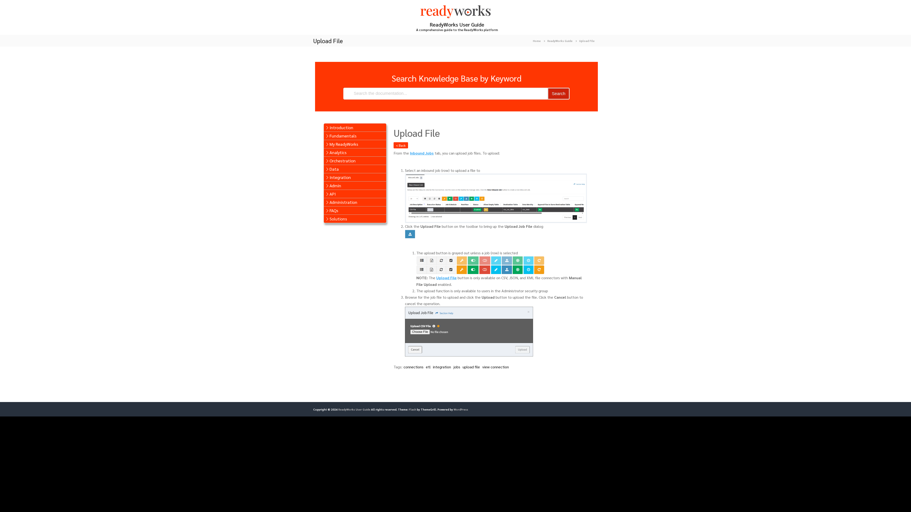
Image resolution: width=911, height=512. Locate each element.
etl (428, 366)
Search (558, 93)
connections (413, 366)
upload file (471, 366)
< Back (401, 145)
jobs (456, 366)
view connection (495, 366)
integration (442, 366)
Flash (412, 409)
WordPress (461, 409)
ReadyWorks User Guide (457, 24)
